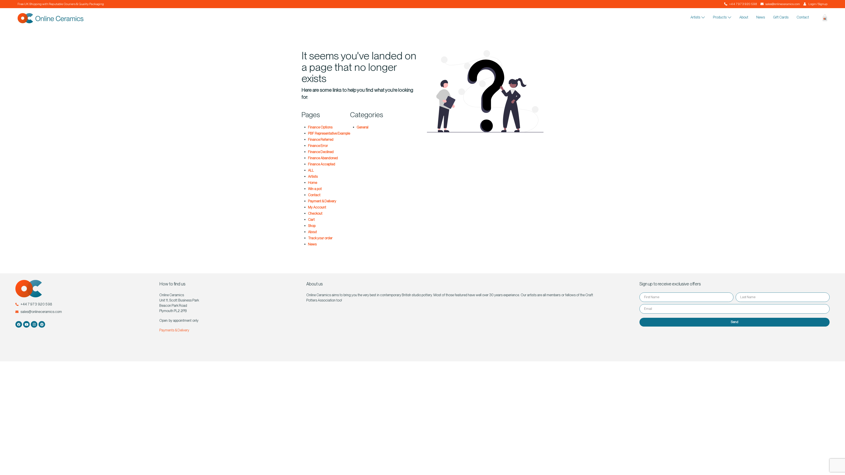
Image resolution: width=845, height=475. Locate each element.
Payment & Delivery (322, 201)
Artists (313, 176)
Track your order (320, 238)
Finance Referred (320, 139)
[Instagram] (34, 324)
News (312, 244)
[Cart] (821, 18)
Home (312, 183)
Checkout (315, 213)
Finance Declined (321, 152)
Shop (312, 226)
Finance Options (320, 127)
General (362, 127)
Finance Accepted (321, 164)
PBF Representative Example (329, 133)
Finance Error (318, 146)
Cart (311, 219)
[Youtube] (26, 324)
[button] (814, 18)
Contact (314, 195)
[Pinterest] (42, 324)
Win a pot (315, 189)
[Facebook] (18, 324)
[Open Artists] (703, 17)
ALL (311, 170)
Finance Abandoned (323, 158)
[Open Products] (729, 17)
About (312, 232)
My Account (317, 207)
